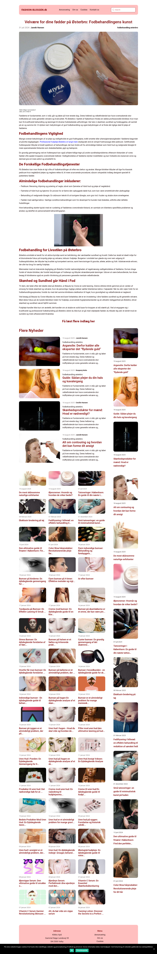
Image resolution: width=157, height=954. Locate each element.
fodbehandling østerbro (127, 27)
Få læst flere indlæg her (78, 321)
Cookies (83, 10)
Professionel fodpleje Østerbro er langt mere (59, 142)
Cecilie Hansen (82, 403)
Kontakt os (94, 10)
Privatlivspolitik (82, 950)
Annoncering (64, 10)
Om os (75, 10)
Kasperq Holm (81, 370)
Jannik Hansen (37, 27)
